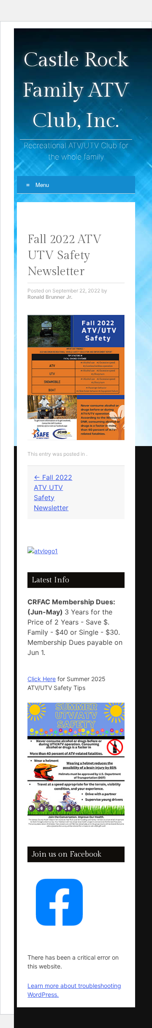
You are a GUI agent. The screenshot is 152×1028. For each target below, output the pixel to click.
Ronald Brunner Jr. (49, 297)
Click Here (41, 678)
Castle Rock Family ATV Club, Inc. (76, 90)
